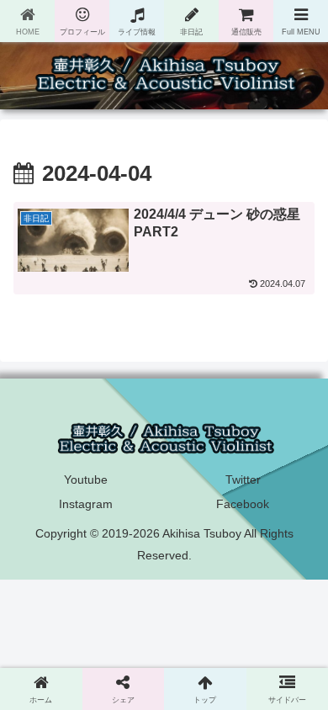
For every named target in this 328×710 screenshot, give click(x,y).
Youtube (86, 479)
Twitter (243, 479)
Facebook (242, 504)
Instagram (86, 504)
